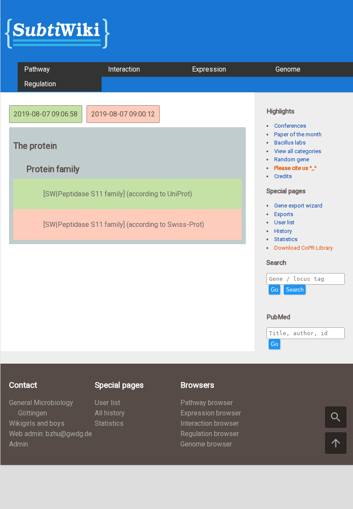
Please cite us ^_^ (295, 168)
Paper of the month (298, 134)
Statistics (285, 239)
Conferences (290, 126)
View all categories (297, 151)
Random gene (291, 159)
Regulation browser (209, 434)
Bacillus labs (290, 142)
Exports (283, 214)
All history (110, 413)
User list (284, 222)
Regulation (40, 84)
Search (294, 289)
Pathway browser (206, 403)
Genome (288, 69)
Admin (18, 444)
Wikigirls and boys (37, 423)
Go (274, 289)
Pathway (37, 69)
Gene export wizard (298, 205)
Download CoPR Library (303, 248)
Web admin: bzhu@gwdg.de (50, 434)
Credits (283, 176)
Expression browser (210, 413)
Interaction (124, 69)
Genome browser (206, 444)
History (283, 231)
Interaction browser (209, 423)
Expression (209, 69)
